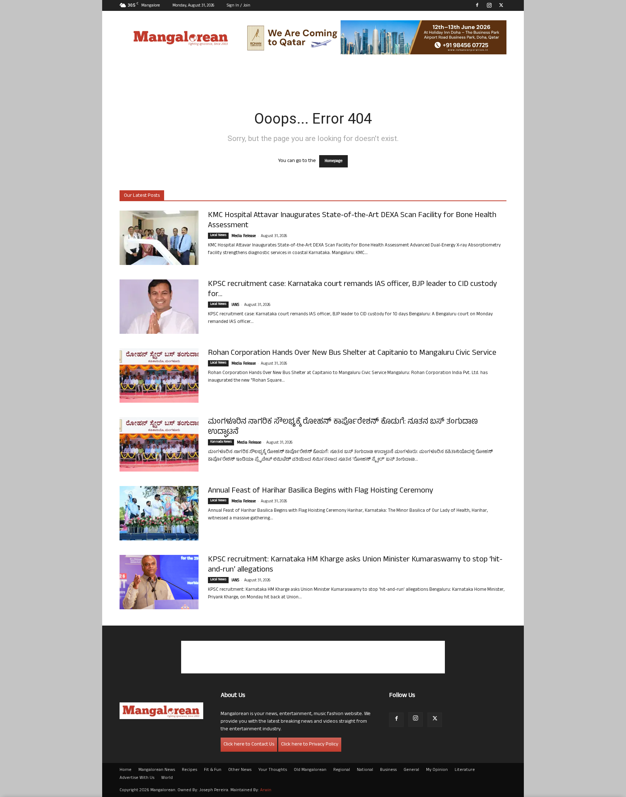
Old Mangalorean (310, 770)
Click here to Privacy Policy (309, 744)
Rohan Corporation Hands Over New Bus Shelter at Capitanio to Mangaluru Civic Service (352, 353)
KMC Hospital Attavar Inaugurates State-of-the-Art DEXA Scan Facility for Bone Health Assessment (352, 220)
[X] (501, 5)
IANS (235, 305)
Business (388, 770)
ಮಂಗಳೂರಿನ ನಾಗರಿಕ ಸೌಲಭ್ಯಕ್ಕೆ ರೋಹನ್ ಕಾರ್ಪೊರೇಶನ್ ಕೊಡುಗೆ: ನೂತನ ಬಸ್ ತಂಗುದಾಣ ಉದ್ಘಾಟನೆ (343, 427)
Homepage (333, 161)
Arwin (265, 790)
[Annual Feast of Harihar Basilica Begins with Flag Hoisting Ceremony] (159, 513)
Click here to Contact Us (249, 744)
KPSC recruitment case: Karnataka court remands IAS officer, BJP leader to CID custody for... (352, 289)
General (411, 770)
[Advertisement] (313, 657)
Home (126, 770)
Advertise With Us (137, 778)
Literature (465, 770)
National (365, 770)
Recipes (189, 770)
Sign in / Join (238, 6)
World (167, 778)
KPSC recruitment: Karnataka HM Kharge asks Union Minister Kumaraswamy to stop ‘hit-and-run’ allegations (355, 565)
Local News (218, 235)
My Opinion (437, 770)
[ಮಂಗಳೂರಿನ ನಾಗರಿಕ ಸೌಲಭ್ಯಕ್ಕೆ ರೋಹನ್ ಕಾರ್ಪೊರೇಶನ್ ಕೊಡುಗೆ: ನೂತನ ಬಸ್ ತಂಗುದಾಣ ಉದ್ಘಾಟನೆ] (159, 444)
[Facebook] (477, 5)
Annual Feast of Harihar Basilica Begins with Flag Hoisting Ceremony (320, 491)
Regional (341, 770)
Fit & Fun (212, 770)
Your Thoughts (272, 770)
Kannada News (221, 442)
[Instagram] (489, 5)
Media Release (243, 236)
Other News (239, 770)
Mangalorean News (156, 770)
